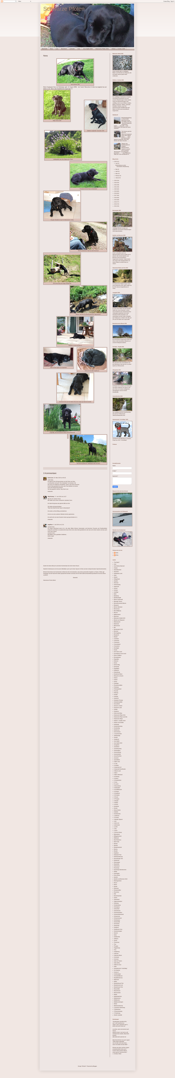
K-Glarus (116, 778)
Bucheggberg (117, 633)
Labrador (72, 48)
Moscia (115, 849)
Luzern (115, 830)
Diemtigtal (116, 648)
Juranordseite (117, 754)
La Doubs (116, 817)
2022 (115, 184)
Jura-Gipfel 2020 (118, 743)
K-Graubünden (117, 780)
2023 (115, 182)
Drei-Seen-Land (118, 651)
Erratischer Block (118, 674)
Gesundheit (117, 704)
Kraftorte (116, 812)
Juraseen (116, 758)
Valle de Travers (118, 961)
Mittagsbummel (117, 836)
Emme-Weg (117, 664)
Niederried (116, 860)
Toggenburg (117, 948)
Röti (115, 894)
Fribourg (116, 692)
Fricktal (115, 694)
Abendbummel (117, 569)
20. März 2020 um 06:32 (60, 477)
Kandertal (116, 806)
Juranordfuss (117, 750)
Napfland (116, 853)
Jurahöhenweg (117, 748)
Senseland (116, 923)
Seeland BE (117, 921)
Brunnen (116, 631)
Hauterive (116, 711)
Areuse (115, 588)
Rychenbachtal (117, 895)
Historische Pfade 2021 (102, 48)
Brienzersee (117, 625)
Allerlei (115, 577)
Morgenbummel (118, 847)
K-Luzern (116, 784)
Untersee (116, 953)
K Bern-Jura (117, 761)
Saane (115, 897)
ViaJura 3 (116, 972)
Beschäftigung (117, 610)
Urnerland (116, 957)
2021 (115, 187)
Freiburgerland (117, 689)
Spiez (115, 935)
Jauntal (116, 737)
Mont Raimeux (117, 840)
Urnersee (116, 959)
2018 (115, 193)
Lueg (115, 828)
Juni (116, 163)
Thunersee (116, 942)
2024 (115, 180)
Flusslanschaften (118, 685)
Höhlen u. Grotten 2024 (118, 48)
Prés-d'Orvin (117, 875)
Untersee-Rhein (118, 955)
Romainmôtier (117, 890)
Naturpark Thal (117, 854)
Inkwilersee (117, 730)
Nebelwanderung (118, 856)
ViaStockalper (117, 974)
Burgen (116, 636)
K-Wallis (116, 802)
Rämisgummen (117, 880)
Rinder (115, 886)
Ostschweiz (117, 866)
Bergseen (116, 605)
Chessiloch (116, 646)
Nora (51, 48)
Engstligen (116, 668)
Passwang (116, 868)
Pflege (115, 871)
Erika (117, 555)
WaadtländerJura (118, 977)
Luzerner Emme (118, 832)
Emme (115, 663)
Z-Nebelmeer (117, 1009)
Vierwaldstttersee (118, 975)
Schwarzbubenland (119, 914)
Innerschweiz (117, 731)
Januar (117, 177)
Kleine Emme (117, 810)
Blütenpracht (117, 622)
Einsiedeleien (117, 657)
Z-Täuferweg (117, 1013)
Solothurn (116, 927)
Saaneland (116, 899)
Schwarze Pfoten (63, 9)
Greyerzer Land (118, 707)
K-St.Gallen (117, 795)
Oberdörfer (116, 864)
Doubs (115, 650)
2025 (115, 161)
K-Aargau (116, 765)
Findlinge (116, 683)
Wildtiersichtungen (118, 1002)
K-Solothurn (117, 793)
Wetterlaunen (117, 998)
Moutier (116, 851)
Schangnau (117, 907)
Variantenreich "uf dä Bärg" (120, 968)
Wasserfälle (117, 989)
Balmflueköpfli (117, 597)
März (116, 173)
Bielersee (116, 616)
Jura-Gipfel (116, 741)
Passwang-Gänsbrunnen (120, 869)
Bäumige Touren (118, 601)
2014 (115, 202)
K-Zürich (116, 804)
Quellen (116, 877)
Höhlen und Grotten (119, 722)
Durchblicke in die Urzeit (120, 653)
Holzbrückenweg (118, 726)
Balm (115, 594)
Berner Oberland (118, 607)
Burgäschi (116, 635)
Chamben (116, 638)
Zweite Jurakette (118, 1015)
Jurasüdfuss (117, 759)
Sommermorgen (118, 931)
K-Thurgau (116, 799)
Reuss (115, 882)
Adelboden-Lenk (118, 573)
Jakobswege (117, 735)
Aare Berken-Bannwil (119, 566)
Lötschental (117, 825)
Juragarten (116, 745)
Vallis (115, 966)
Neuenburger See (118, 858)
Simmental (116, 925)
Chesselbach (117, 644)
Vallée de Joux (117, 964)
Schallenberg (117, 905)
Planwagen (117, 873)
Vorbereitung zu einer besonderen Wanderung (122, 166)
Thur (115, 944)
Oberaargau (117, 862)
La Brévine (116, 815)
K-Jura (115, 782)
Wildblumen (117, 1000)
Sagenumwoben (118, 901)
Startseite (44, 48)
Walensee (116, 979)
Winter (115, 1003)
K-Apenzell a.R (117, 767)
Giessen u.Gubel (118, 705)
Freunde (116, 691)
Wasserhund (117, 990)
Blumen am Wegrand (119, 620)
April (116, 171)
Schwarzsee (117, 916)
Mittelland (116, 838)
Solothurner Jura (118, 929)
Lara (57, 48)
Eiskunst (116, 661)
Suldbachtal (117, 936)
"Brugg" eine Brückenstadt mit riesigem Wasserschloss (125, 145)
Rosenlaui (116, 892)
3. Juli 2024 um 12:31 (58, 524)
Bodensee (116, 623)
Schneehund (117, 910)
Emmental (116, 666)
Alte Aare (116, 582)
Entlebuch (116, 670)
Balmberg (116, 596)
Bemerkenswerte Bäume (120, 603)
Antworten (50, 491)
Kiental (115, 808)
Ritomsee (116, 888)
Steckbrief (64, 48)
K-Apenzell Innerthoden (120, 769)
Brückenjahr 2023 (118, 629)
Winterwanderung (118, 1005)
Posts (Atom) (52, 580)
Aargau (116, 568)
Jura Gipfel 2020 (88, 48)
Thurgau (116, 946)
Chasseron (116, 642)
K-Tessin (116, 797)
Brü (115, 627)
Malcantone (117, 834)
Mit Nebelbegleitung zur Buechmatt (126, 118)
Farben (115, 679)
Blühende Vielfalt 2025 (119, 618)
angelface (50, 524)
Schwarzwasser (118, 918)
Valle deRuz (117, 963)
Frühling (116, 696)
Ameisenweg (117, 584)
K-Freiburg (116, 776)
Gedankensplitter (118, 702)
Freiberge (116, 687)
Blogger (95, 1066)
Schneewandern (118, 912)
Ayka (117, 552)
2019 (115, 191)
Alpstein (116, 581)
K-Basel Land (117, 771)
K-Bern (115, 772)
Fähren (115, 677)
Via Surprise (117, 970)
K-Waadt (116, 800)
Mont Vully (116, 841)
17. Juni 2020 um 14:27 (60, 496)
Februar (117, 175)
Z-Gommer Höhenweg (119, 1007)
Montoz (116, 843)
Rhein (115, 884)
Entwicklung (117, 672)
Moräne (116, 845)
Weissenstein (117, 992)
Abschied (116, 571)
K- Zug (115, 763)
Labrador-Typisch (118, 819)
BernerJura (116, 608)
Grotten (116, 709)
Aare (115, 564)
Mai (116, 169)
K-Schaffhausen (118, 789)
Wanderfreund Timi (118, 983)
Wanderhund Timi (118, 987)
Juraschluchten (117, 756)
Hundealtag (117, 728)
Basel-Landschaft (118, 599)
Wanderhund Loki (118, 985)
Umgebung (116, 951)
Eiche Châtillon (117, 655)
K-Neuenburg (117, 786)
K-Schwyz (116, 791)
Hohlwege (116, 724)
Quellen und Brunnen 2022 (120, 879)
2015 (115, 199)
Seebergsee (117, 920)
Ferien (115, 681)
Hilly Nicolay (51, 496)
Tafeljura (116, 938)
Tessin (115, 940)
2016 (115, 197)
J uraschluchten (118, 733)
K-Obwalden (117, 787)
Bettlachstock (117, 614)
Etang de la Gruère (118, 676)
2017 (115, 195)
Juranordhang (117, 752)
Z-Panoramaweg (118, 1011)
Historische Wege (118, 718)
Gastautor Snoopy (118, 700)
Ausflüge (116, 592)
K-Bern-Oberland (118, 774)
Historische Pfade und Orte (120, 717)
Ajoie (115, 575)
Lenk (115, 821)
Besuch (116, 612)
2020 (115, 189)
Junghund (116, 739)
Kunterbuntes (117, 813)
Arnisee (116, 590)
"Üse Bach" (116, 562)
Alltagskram (117, 579)
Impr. (78, 48)
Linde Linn (116, 823)
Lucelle (116, 826)
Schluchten (116, 908)
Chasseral (116, 640)
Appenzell (116, 586)
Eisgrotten (116, 659)
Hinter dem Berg (118, 713)
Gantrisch (116, 698)
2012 (115, 206)
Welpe (115, 994)
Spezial (116, 933)
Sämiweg (116, 903)
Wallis (115, 981)
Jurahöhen (116, 746)
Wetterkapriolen (118, 996)
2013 (115, 204)
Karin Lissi (50, 477)
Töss (115, 949)
